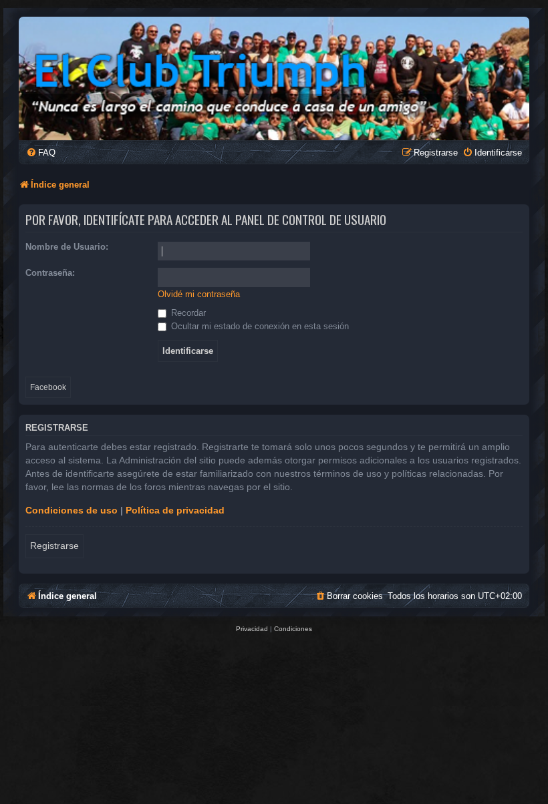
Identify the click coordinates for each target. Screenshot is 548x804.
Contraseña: (50, 273)
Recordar (187, 313)
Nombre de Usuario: (66, 247)
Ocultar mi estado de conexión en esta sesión (258, 326)
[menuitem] (40, 152)
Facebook (48, 387)
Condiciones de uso (71, 510)
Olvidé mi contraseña (199, 294)
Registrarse (54, 545)
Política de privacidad (175, 510)
